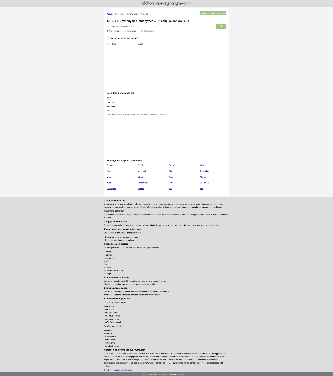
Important (142, 171)
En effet (141, 165)
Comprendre (143, 182)
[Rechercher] (221, 26)
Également (204, 182)
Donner (141, 188)
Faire (109, 171)
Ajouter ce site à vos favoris (213, 13)
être (170, 188)
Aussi (109, 182)
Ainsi (202, 165)
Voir (201, 188)
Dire (170, 171)
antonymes (146, 21)
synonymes (129, 21)
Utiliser (141, 176)
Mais (109, 176)
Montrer (203, 176)
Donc (171, 182)
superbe (141, 43)
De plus (172, 165)
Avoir (171, 176)
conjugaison (169, 21)
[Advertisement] (166, 68)
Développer (111, 188)
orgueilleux (111, 43)
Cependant (204, 171)
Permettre (111, 165)
